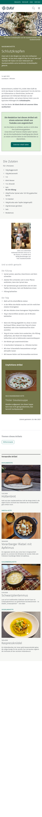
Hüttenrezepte (8, 442)
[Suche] (33, 8)
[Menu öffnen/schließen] (39, 8)
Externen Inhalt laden (21, 145)
